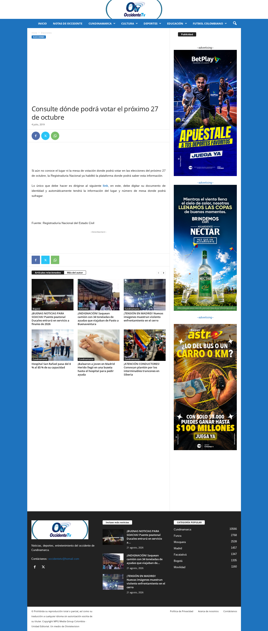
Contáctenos (230, 611)
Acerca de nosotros (208, 611)
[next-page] (163, 273)
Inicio (42, 23)
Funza (177, 535)
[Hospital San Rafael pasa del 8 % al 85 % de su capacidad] (52, 345)
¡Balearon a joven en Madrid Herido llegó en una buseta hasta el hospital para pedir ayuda (96, 369)
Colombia (83, 308)
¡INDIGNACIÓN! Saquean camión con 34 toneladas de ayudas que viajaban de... (144, 559)
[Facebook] (36, 136)
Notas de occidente (67, 23)
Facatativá (180, 554)
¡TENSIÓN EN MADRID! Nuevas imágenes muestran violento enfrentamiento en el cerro (143, 316)
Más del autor (75, 272)
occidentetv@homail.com (63, 558)
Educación (175, 23)
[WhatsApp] (55, 136)
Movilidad (179, 567)
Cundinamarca (100, 23)
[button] (234, 23)
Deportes (150, 23)
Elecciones (38, 37)
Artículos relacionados (48, 272)
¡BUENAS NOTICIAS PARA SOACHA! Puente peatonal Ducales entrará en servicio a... (144, 536)
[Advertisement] (99, 73)
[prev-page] (158, 273)
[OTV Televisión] (134, 9)
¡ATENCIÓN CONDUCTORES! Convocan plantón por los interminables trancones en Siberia (142, 369)
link (105, 185)
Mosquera (180, 542)
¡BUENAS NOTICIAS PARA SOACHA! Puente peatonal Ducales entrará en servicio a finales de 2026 (50, 318)
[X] (45, 136)
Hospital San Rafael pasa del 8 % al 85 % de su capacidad (51, 365)
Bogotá (36, 308)
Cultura (127, 23)
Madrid (178, 548)
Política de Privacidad (181, 611)
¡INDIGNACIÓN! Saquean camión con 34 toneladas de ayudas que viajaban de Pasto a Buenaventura (98, 318)
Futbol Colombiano (208, 23)
